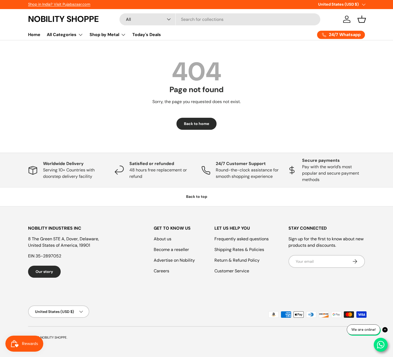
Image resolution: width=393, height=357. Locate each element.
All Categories (61, 34)
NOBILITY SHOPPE (53, 337)
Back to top (196, 196)
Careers (161, 271)
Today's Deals (146, 34)
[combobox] (220, 19)
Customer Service (231, 271)
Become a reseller (171, 249)
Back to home (196, 123)
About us (162, 239)
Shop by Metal (104, 34)
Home (34, 34)
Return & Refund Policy (237, 260)
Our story (44, 271)
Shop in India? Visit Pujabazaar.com (59, 4)
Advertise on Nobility (174, 260)
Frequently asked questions (241, 239)
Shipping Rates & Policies (239, 249)
